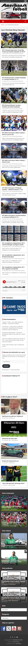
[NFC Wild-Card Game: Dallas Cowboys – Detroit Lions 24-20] (14, 123)
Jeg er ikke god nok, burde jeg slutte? (13, 483)
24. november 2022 (6, 600)
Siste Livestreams (8, 493)
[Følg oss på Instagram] (19, 628)
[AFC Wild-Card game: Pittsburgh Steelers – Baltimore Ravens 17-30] (14, 178)
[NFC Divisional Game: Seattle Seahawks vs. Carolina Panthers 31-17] (14, 68)
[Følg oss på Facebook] (3, 628)
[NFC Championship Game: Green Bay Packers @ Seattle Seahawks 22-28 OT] (14, 40)
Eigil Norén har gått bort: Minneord (12, 416)
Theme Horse (16, 641)
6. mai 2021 (4, 485)
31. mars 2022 (5, 563)
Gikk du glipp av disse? (9, 397)
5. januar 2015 (5, 136)
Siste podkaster (7, 568)
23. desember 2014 (6, 258)
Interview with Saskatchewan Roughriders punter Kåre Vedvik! (11, 561)
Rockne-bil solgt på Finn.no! (10, 461)
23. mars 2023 (5, 584)
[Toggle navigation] (3, 21)
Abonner (6, 366)
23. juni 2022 (5, 418)
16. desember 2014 (6, 270)
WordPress (18, 643)
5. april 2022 (5, 546)
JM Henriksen (12, 418)
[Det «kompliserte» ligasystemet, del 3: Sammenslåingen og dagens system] (14, 233)
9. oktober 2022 (5, 525)
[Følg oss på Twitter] (8, 628)
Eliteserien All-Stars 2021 (9, 438)
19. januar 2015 (5, 53)
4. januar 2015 (5, 164)
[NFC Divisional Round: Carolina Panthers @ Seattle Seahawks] (14, 95)
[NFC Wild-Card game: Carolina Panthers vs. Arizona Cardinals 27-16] (14, 206)
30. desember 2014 (6, 246)
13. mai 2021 (5, 462)
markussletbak (11, 485)
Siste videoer (6, 531)
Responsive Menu (25, 1)
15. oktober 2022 (6, 509)
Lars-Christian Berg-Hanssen (16, 53)
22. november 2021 (6, 440)
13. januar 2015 (5, 81)
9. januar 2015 (5, 108)
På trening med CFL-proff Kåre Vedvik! (13, 545)
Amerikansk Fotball (17, 640)
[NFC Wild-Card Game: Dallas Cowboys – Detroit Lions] (14, 150)
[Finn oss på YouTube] (14, 628)
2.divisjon (17, 323)
